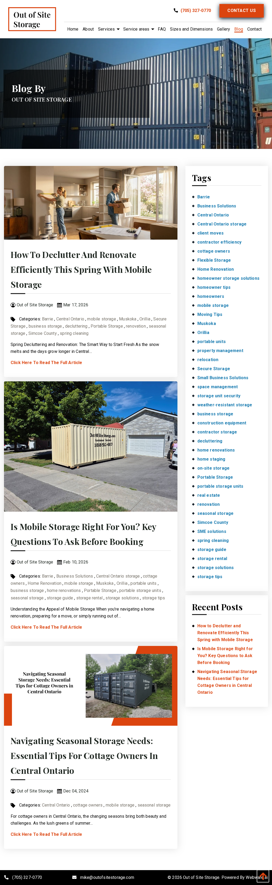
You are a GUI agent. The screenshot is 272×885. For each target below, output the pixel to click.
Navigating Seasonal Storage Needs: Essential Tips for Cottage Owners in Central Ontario (84, 755)
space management (217, 386)
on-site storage (213, 468)
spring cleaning (74, 333)
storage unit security (218, 395)
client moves (210, 233)
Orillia (144, 319)
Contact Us (241, 10)
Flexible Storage (214, 260)
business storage (45, 326)
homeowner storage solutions (228, 278)
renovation (136, 326)
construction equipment (221, 422)
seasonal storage (27, 597)
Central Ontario (70, 319)
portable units (143, 583)
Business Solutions (74, 576)
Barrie (47, 319)
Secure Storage (213, 368)
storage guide (60, 597)
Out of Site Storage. (201, 877)
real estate (208, 495)
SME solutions (211, 531)
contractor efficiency (219, 242)
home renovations (64, 590)
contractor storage (217, 432)
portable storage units (140, 590)
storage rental (89, 597)
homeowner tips (214, 287)
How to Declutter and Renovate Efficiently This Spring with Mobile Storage (81, 269)
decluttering (76, 326)
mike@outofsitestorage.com (107, 877)
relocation (208, 359)
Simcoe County (42, 333)
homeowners (210, 296)
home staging (211, 459)
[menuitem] (73, 29)
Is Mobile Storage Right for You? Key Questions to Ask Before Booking (225, 655)
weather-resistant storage (224, 404)
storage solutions (122, 597)
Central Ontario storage (118, 576)
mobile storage (101, 319)
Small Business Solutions (223, 377)
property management (220, 350)
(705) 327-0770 (195, 10)
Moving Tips (210, 314)
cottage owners (88, 805)
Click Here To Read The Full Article (46, 362)
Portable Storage (107, 326)
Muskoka (127, 319)
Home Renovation (44, 583)
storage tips (153, 597)
